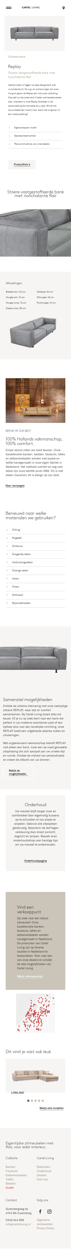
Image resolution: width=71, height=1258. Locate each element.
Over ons (42, 1179)
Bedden (11, 1183)
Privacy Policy (45, 1228)
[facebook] (40, 1211)
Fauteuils (12, 1171)
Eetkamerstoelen (16, 1175)
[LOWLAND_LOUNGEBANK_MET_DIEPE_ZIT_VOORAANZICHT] (35, 1063)
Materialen (43, 1167)
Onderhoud (44, 1171)
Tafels (9, 1179)
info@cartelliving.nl (18, 1224)
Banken (11, 1167)
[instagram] (49, 1211)
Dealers (41, 1175)
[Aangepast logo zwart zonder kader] (31, 8)
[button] (35, 128)
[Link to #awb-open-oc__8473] (8, 8)
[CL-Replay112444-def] (35, 379)
